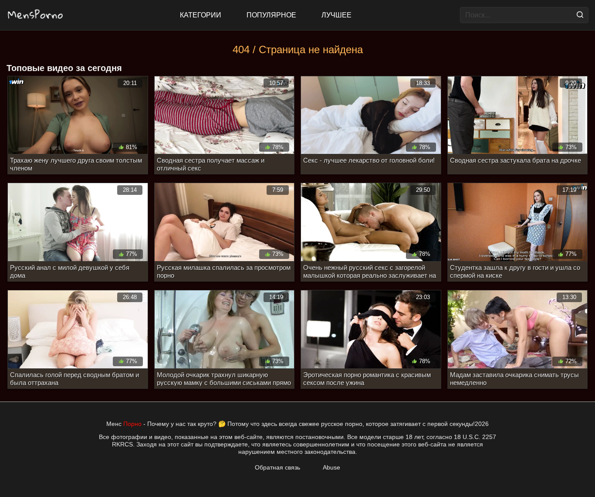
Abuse (331, 467)
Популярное (271, 15)
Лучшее (336, 15)
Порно (132, 423)
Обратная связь (277, 467)
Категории (200, 15)
